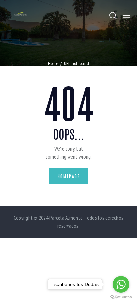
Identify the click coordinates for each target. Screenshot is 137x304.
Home (53, 63)
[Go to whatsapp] (121, 284)
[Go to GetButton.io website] (121, 297)
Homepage (69, 176)
